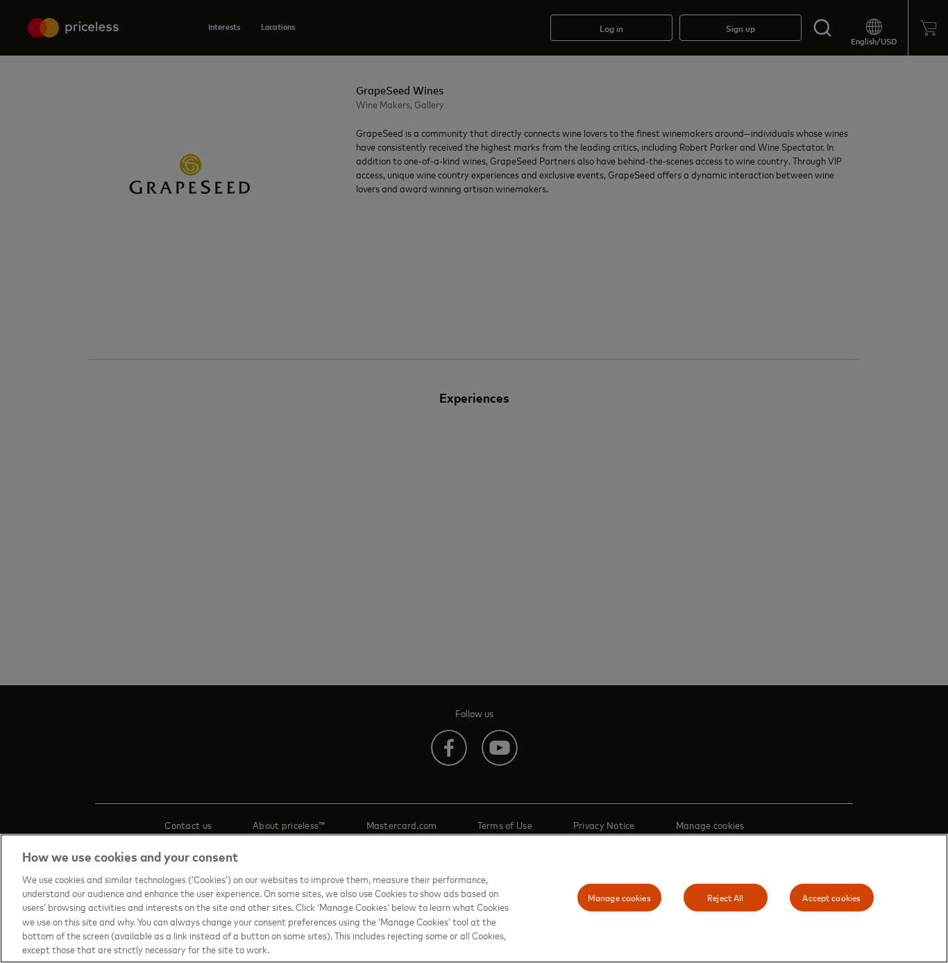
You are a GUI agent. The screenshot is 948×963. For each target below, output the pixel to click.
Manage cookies (619, 897)
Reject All (725, 897)
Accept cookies (831, 897)
